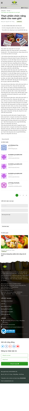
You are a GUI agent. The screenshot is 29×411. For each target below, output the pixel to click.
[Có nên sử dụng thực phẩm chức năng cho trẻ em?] (14, 242)
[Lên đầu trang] (26, 404)
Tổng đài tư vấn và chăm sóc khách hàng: (10, 378)
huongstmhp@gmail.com (18, 327)
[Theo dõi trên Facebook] (6, 346)
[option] (14, 246)
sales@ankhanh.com (7, 327)
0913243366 (5, 324)
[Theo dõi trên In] (14, 346)
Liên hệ (3, 303)
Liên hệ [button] (3, 318)
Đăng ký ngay (14, 363)
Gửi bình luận (5, 226)
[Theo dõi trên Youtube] (17, 346)
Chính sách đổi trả (5, 314)
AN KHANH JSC (14, 371)
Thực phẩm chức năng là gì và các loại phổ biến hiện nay (14, 30)
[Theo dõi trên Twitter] (2, 346)
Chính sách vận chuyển (7, 311)
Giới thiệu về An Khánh (7, 301)
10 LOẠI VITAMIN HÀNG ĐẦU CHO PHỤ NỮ (12, 25)
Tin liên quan (4, 233)
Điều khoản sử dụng (6, 306)
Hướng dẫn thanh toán (6, 309)
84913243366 (12, 324)
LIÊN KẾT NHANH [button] (6, 298)
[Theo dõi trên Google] (10, 346)
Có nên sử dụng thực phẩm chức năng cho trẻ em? (13, 27)
